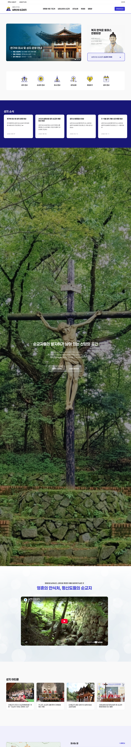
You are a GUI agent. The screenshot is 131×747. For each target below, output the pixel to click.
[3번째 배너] (79, 59)
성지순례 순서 (119, 9)
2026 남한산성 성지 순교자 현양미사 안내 (49, 120)
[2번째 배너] (77, 59)
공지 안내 (106, 85)
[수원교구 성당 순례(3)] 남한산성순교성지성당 (80, 706)
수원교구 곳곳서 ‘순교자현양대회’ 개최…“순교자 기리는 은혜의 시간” (20, 706)
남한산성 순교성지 (19, 10)
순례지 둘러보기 (74, 369)
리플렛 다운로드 (57, 369)
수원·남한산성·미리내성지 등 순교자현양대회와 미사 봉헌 (110, 706)
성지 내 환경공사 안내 (77, 119)
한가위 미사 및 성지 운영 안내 (16, 119)
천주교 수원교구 (12, 2)
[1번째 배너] (75, 59)
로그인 (123, 2)
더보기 (18, 126)
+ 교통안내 (122, 743)
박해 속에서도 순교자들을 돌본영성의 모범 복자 (96, 41)
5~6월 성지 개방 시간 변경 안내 (111, 119)
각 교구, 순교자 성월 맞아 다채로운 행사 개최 (49, 706)
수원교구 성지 (22, 2)
